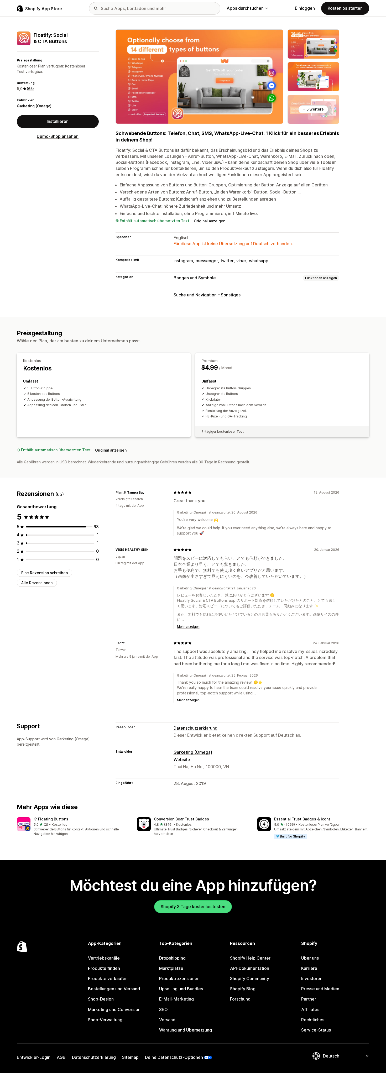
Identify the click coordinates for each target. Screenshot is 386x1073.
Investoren (311, 978)
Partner (308, 999)
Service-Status (316, 1030)
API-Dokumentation (249, 968)
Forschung (240, 999)
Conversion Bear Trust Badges (181, 819)
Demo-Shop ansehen (58, 136)
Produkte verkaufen (108, 978)
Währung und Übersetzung (185, 1030)
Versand (167, 1019)
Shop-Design (101, 999)
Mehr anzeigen (188, 627)
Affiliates (310, 1009)
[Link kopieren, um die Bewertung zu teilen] (147, 492)
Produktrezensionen (179, 978)
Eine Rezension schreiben (44, 572)
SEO (163, 1009)
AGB (61, 1057)
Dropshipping (172, 958)
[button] (73, 826)
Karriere (309, 968)
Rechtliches (312, 1019)
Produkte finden (104, 968)
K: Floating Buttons (51, 819)
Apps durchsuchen (245, 8)
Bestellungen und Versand (114, 988)
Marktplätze (171, 968)
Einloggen (305, 8)
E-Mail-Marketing (176, 999)
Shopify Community (249, 978)
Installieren (58, 121)
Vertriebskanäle (104, 958)
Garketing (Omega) (34, 106)
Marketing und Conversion (114, 1009)
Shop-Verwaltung (105, 1019)
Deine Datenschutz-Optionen (174, 1057)
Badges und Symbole (195, 277)
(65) (30, 88)
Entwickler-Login (33, 1057)
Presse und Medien (320, 988)
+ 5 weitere (313, 109)
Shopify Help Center (250, 958)
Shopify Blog (242, 988)
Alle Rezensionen (37, 582)
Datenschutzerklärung (195, 728)
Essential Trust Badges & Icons (302, 819)
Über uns (310, 958)
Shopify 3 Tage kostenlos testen (193, 906)
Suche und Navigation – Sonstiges (207, 294)
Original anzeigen (209, 221)
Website (182, 759)
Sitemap (130, 1057)
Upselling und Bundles (181, 988)
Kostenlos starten (345, 8)
